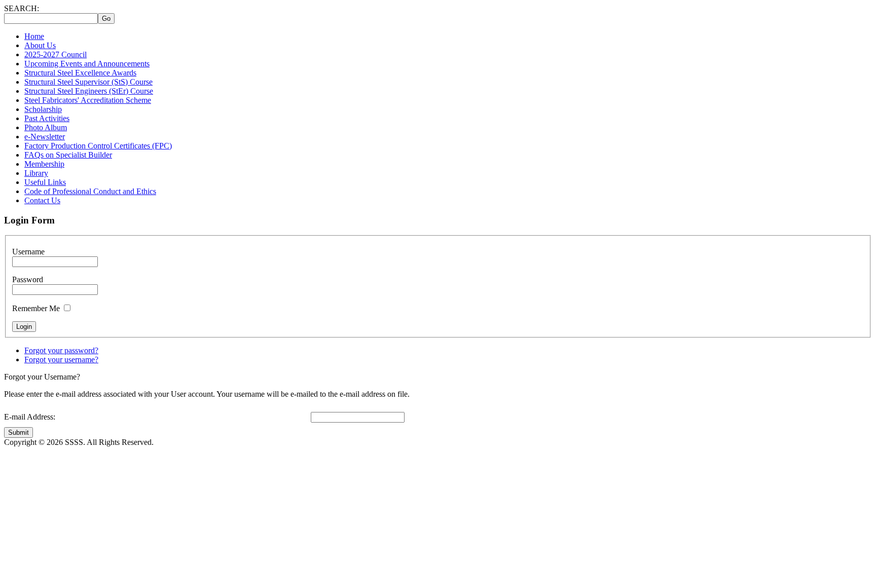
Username (28, 251)
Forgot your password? (61, 350)
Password (27, 279)
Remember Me (36, 308)
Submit (18, 432)
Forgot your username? (61, 359)
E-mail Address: (29, 416)
